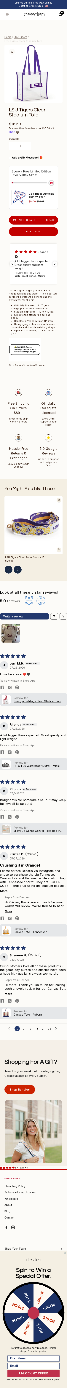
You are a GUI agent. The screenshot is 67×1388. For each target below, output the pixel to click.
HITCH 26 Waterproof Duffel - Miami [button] (37, 765)
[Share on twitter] (9, 688)
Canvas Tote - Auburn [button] (28, 1014)
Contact (9, 1217)
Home (7, 36)
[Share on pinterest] (17, 687)
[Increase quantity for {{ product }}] (28, 146)
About (8, 1204)
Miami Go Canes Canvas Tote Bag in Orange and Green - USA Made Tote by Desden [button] (37, 830)
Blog (7, 1211)
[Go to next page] (57, 1028)
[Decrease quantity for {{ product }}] (12, 146)
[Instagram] (13, 1227)
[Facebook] (6, 1227)
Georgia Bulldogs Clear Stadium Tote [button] (37, 701)
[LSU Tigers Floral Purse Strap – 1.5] (33, 525)
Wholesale (11, 1198)
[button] (33, 264)
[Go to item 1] (10, 633)
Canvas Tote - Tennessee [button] (30, 932)
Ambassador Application (20, 1192)
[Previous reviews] (12, 263)
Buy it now (33, 231)
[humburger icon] (7, 14)
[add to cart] (59, 549)
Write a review (13, 616)
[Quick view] (59, 500)
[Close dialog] (64, 1253)
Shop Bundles (20, 1089)
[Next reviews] (54, 263)
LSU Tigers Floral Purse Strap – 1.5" (25, 557)
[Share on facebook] (2, 687)
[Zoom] (12, 52)
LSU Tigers (20, 36)
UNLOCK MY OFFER (33, 1373)
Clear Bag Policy (15, 1186)
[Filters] (54, 616)
